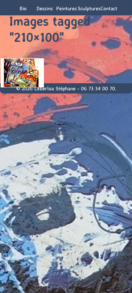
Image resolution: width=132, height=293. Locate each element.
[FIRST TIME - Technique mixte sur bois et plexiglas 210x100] (22, 72)
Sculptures (87, 8)
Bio (23, 8)
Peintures (66, 8)
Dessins (45, 8)
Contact (109, 8)
